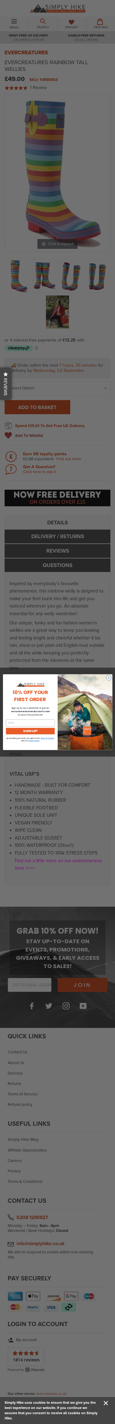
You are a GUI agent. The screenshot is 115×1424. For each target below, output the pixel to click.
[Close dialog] (108, 677)
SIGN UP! (30, 731)
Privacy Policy (33, 740)
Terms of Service (47, 738)
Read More (22, 1418)
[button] (6, 384)
